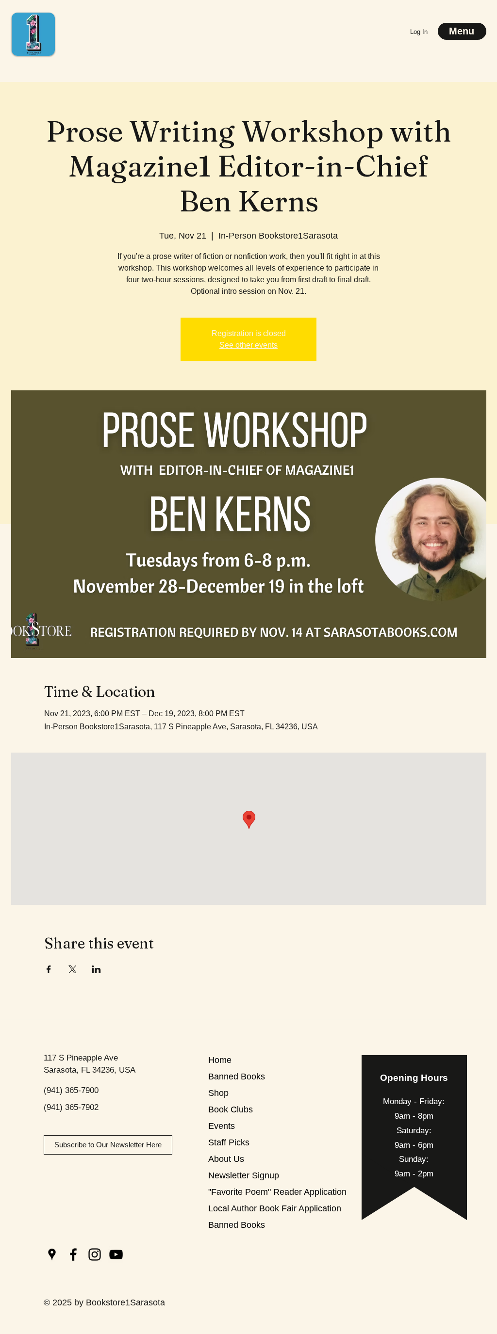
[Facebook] (73, 1254)
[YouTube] (116, 1254)
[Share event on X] (72, 969)
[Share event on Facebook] (48, 969)
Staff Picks (228, 1142)
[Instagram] (94, 1254)
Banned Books (236, 1076)
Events (221, 1126)
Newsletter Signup (242, 1175)
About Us (226, 1159)
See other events (248, 345)
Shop (218, 1093)
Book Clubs (230, 1109)
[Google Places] (52, 1254)
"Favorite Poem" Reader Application (242, 1192)
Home (220, 1060)
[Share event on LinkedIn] (96, 969)
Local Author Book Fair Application (242, 1208)
